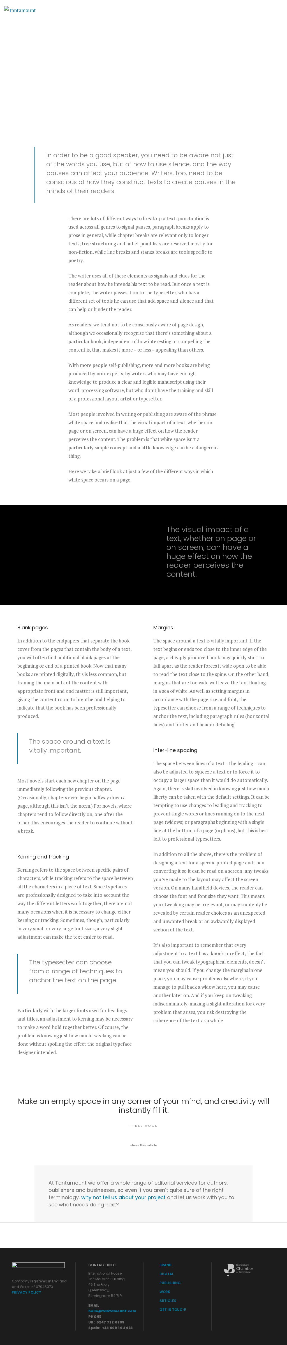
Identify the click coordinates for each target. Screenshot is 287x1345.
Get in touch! (223, 10)
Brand (89, 10)
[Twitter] (259, 10)
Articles (191, 10)
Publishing (141, 10)
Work (167, 10)
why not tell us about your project (123, 1197)
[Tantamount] (20, 9)
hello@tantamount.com (112, 1311)
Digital (112, 10)
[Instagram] (270, 10)
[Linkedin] (279, 10)
